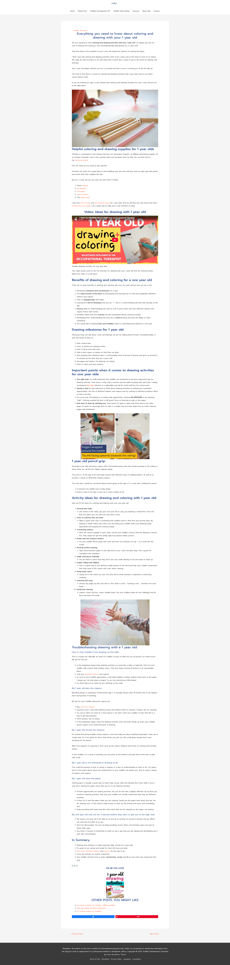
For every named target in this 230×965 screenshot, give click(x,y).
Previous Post (76, 934)
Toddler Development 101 (100, 11)
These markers (82, 194)
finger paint (85, 197)
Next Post (155, 934)
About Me (146, 11)
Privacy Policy (116, 959)
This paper (81, 191)
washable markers (92, 674)
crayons (85, 185)
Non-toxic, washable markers (88, 851)
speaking (127, 959)
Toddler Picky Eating (121, 11)
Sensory (136, 11)
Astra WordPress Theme (116, 954)
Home (72, 11)
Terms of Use (95, 959)
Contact (157, 11)
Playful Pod (82, 11)
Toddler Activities (80, 30)
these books (85, 203)
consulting (136, 959)
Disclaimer (105, 959)
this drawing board (102, 203)
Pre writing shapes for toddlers (89, 911)
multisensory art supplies (82, 206)
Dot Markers (81, 188)
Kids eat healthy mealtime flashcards (91, 908)
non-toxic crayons (87, 707)
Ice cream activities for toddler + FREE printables (96, 905)
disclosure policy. (81, 160)
